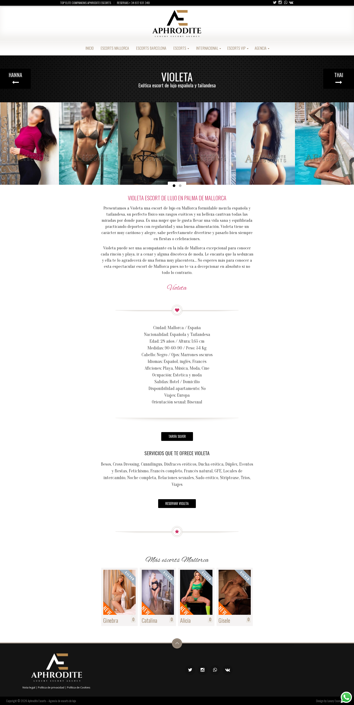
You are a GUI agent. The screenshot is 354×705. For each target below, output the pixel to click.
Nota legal (29, 687)
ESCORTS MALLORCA (114, 48)
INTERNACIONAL (207, 48)
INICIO (89, 48)
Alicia (185, 620)
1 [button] (174, 186)
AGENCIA (261, 48)
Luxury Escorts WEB (337, 700)
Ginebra (110, 620)
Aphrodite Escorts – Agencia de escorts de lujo (52, 700)
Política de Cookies (78, 687)
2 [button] (180, 186)
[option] (29, 143)
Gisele (224, 620)
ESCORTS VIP (236, 48)
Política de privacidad (51, 687)
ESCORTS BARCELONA (150, 48)
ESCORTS (179, 48)
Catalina (149, 620)
